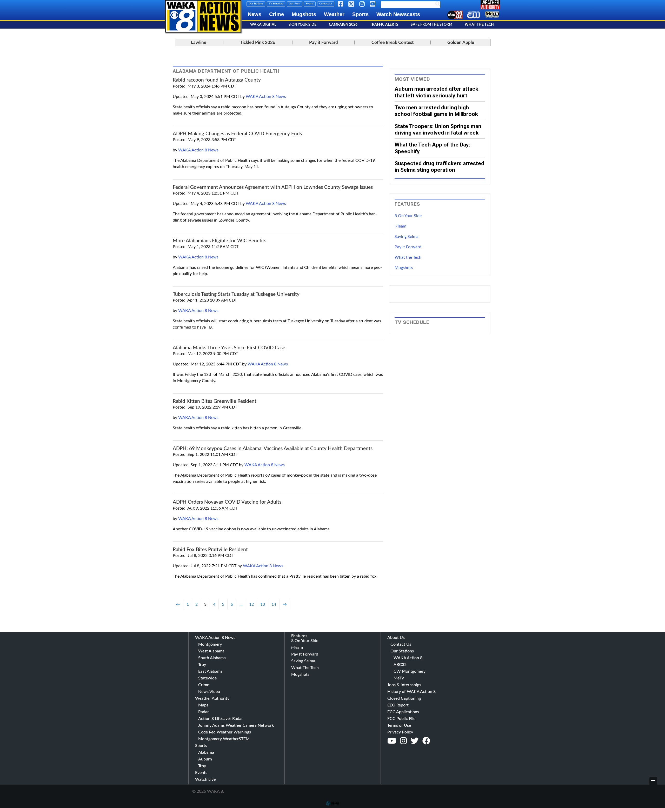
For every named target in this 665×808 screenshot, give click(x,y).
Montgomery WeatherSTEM (224, 739)
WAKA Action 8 (408, 658)
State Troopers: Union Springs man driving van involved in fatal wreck (438, 129)
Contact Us (325, 3)
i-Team (400, 226)
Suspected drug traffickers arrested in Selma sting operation (439, 166)
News (254, 14)
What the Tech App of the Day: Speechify (432, 147)
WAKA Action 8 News (266, 97)
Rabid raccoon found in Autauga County (217, 80)
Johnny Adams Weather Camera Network (236, 725)
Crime (276, 14)
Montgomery (210, 644)
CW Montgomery (409, 671)
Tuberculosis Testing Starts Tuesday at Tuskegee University (236, 294)
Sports (360, 14)
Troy (202, 665)
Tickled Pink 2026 (257, 42)
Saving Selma (406, 237)
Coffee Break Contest (392, 42)
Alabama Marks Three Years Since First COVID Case (229, 347)
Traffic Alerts (384, 24)
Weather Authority (212, 698)
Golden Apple (460, 42)
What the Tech (408, 257)
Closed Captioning (404, 698)
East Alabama (210, 671)
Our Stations (256, 3)
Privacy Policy (400, 732)
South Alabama (212, 658)
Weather (334, 14)
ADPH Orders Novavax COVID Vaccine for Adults (227, 502)
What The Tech (479, 24)
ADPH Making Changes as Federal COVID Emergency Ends (237, 133)
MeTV (399, 678)
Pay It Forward (408, 247)
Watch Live (205, 779)
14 (273, 604)
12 (251, 604)
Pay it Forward (323, 42)
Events (310, 3)
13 (262, 604)
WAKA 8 (203, 16)
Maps (203, 705)
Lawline (198, 42)
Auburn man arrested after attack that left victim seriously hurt (436, 91)
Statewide (207, 678)
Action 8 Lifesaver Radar (220, 719)
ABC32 (400, 665)
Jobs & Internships (404, 685)
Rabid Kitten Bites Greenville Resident (214, 401)
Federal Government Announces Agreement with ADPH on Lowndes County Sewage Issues (273, 187)
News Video (209, 692)
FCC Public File (401, 719)
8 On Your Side (302, 24)
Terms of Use (399, 725)
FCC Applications (403, 712)
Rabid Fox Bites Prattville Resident (210, 549)
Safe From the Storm (431, 24)
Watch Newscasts (398, 14)
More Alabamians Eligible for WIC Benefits (219, 240)
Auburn (205, 759)
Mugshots (304, 14)
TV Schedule (276, 3)
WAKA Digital (263, 24)
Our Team (294, 3)
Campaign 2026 (343, 24)
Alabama (206, 752)
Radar (203, 712)
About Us (396, 638)
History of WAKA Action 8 (411, 692)
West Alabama (211, 651)
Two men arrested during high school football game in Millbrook (436, 110)
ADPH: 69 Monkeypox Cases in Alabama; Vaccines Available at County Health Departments (273, 448)
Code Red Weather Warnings (224, 732)
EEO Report (398, 705)
